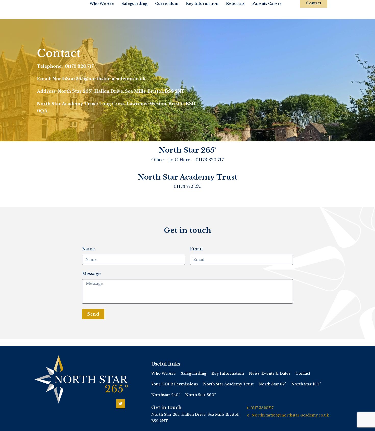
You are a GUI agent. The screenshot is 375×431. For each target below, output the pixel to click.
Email (196, 248)
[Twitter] (120, 403)
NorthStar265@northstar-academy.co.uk (290, 415)
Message (91, 273)
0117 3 (256, 408)
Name (88, 248)
